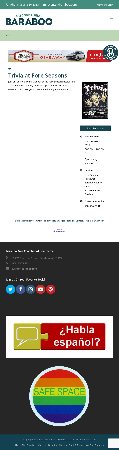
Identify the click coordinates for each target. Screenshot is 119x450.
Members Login (105, 4)
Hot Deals (55, 220)
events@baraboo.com (62, 4)
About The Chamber (25, 445)
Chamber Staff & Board (71, 445)
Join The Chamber (95, 220)
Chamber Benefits (47, 445)
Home (9, 35)
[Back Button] (9, 69)
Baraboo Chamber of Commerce (51, 439)
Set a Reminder (95, 128)
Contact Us (81, 220)
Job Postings (68, 220)
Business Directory (24, 220)
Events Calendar (42, 220)
